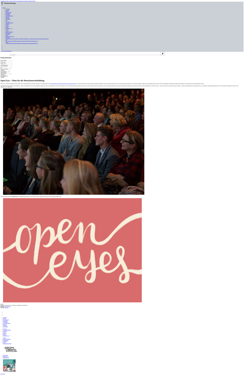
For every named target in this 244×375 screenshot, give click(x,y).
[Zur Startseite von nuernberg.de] (6, 51)
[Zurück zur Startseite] (8, 4)
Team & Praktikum (9, 22)
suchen (2, 77)
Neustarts (7, 10)
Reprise (7, 11)
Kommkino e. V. (9, 28)
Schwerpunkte (8, 12)
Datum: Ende (3, 62)
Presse (7, 35)
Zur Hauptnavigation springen (7, 1)
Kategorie (3, 70)
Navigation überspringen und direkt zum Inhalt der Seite (24, 1)
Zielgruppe (3, 74)
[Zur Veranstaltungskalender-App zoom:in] (9, 371)
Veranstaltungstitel (4, 65)
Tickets (7, 30)
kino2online (8, 19)
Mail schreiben (8, 306)
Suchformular (5, 55)
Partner (7, 27)
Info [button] (6, 39)
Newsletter (8, 34)
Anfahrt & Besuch (9, 31)
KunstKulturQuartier (10, 36)
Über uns (7, 21)
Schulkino (8, 23)
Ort (1, 67)
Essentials (8, 18)
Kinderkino (8, 13)
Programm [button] (8, 37)
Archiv (7, 25)
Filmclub (7, 17)
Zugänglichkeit (4, 72)
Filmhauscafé (8, 33)
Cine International (9, 15)
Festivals (7, 26)
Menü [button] (4, 7)
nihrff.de (6, 307)
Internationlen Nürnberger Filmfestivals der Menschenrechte (63, 83)
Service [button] (7, 42)
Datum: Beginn (4, 60)
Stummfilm (8, 14)
